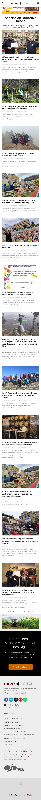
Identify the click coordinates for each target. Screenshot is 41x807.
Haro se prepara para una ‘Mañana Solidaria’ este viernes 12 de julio (17, 293)
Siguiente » (29, 611)
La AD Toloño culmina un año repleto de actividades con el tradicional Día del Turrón (20, 395)
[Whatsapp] (25, 700)
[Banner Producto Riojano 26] (20, 627)
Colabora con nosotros (14, 738)
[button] (20, 783)
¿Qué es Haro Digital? (13, 719)
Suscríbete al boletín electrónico (19, 735)
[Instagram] (16, 700)
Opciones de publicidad (14, 725)
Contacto (8, 744)
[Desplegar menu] (38, 3)
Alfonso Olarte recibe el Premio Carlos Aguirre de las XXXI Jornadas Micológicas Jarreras (20, 59)
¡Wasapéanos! (10, 741)
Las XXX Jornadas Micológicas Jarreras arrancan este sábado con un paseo (19, 201)
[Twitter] (11, 700)
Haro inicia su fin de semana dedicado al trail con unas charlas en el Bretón (19, 443)
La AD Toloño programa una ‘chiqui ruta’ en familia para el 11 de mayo (19, 107)
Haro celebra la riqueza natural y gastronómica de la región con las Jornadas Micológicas (17, 493)
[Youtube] (20, 700)
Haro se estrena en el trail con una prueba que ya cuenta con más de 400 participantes (19, 592)
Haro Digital (27, 795)
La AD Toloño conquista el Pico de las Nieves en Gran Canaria (18, 154)
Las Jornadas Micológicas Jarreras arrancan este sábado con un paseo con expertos (20, 541)
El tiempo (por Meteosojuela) (16, 732)
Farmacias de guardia (13, 728)
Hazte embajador (11, 722)
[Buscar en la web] (3, 3)
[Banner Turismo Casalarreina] (20, 13)
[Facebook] (6, 700)
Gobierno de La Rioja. (19, 759)
